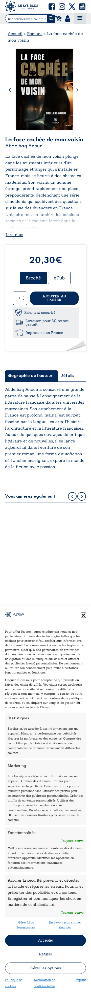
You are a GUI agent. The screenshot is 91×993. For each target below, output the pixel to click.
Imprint (80, 980)
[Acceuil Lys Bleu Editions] (21, 6)
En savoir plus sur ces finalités (65, 924)
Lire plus (14, 234)
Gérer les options (45, 968)
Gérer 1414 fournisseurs (26, 924)
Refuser (45, 954)
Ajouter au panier (54, 298)
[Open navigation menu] (79, 18)
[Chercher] (51, 19)
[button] (83, 615)
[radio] (33, 278)
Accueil (15, 33)
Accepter (45, 940)
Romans (34, 33)
